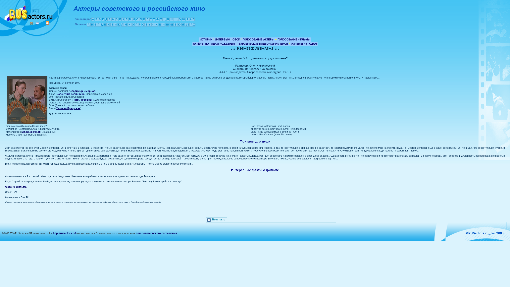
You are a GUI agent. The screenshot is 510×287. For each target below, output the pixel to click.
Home (31, 23)
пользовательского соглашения (156, 233)
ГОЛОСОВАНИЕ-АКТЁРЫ (258, 39)
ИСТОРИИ (206, 39)
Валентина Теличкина (70, 93)
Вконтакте (218, 219)
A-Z (192, 19)
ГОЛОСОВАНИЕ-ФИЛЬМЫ (294, 39)
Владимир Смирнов (82, 90)
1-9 (187, 24)
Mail (37, 23)
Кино (29, 12)
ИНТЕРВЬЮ (222, 39)
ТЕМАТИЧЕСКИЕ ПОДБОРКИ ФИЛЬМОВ (262, 43)
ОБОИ (236, 39)
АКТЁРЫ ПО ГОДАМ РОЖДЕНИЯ (214, 43)
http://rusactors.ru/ (64, 233)
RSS (47, 23)
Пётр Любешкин (83, 99)
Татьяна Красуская (68, 108)
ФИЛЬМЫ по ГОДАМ (304, 43)
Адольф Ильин (31, 131)
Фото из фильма (15, 186)
